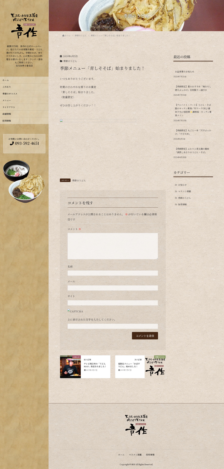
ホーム (5, 80)
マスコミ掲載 (184, 191)
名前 (70, 266)
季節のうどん (70, 61)
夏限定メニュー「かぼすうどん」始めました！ (129, 365)
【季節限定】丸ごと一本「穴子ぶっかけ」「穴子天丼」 (193, 132)
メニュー (6, 100)
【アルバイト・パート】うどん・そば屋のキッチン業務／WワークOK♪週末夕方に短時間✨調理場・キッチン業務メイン (193, 110)
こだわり (6, 86)
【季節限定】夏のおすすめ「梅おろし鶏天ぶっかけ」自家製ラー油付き (193, 88)
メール (71, 281)
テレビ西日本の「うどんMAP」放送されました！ (95, 365)
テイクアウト (8, 107)
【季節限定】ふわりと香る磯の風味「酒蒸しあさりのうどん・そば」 (192, 150)
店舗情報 (6, 113)
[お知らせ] (70, 366)
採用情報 (6, 120)
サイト (71, 296)
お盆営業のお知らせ (184, 71)
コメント (74, 229)
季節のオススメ (11, 93)
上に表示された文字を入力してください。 (92, 319)
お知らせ (182, 184)
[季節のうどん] (155, 366)
